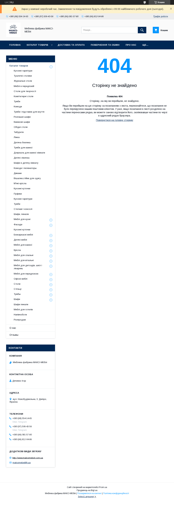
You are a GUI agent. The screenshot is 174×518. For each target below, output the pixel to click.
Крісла (17, 250)
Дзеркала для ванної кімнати (29, 152)
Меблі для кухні (22, 219)
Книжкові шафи (22, 122)
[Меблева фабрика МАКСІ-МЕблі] (13, 36)
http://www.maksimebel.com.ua (27, 457)
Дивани (18, 173)
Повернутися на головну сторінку (114, 120)
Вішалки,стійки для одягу (27, 178)
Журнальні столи (23, 81)
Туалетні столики (23, 76)
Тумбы (17, 294)
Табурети (19, 132)
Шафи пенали (21, 304)
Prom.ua (103, 487)
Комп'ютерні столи (23, 96)
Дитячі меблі (20, 239)
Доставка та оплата (71, 45)
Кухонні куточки (22, 188)
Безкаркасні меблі (23, 234)
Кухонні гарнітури (23, 70)
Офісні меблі (20, 279)
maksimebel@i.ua (22, 462)
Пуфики (18, 193)
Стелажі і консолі (23, 209)
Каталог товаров (19, 65)
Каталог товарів (37, 45)
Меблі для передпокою (26, 273)
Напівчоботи (20, 314)
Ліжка (17, 137)
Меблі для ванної (23, 245)
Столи (17, 284)
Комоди (18, 106)
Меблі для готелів (23, 309)
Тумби (17, 101)
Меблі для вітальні (24, 260)
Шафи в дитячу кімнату (26, 163)
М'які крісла (20, 183)
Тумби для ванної (23, 147)
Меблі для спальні (23, 255)
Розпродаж (20, 319)
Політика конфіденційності (116, 493)
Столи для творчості (25, 91)
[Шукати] (142, 30)
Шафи (17, 299)
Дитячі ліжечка (21, 157)
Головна (15, 45)
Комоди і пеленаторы (25, 168)
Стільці (17, 289)
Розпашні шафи (22, 117)
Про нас (131, 45)
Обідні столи (21, 127)
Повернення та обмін (105, 45)
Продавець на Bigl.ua (87, 490)
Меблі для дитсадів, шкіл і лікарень (28, 267)
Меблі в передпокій (24, 86)
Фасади (18, 224)
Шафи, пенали (21, 214)
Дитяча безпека (22, 142)
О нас (13, 328)
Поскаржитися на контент (89, 493)
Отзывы (14, 335)
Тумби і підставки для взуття (29, 111)
